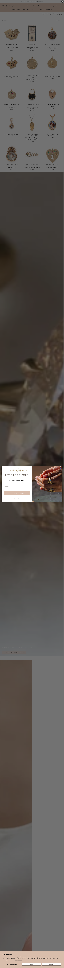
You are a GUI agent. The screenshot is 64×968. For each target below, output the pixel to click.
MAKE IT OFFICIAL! (16, 493)
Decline (51, 964)
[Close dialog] (61, 468)
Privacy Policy (18, 960)
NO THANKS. (17, 498)
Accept (31, 964)
